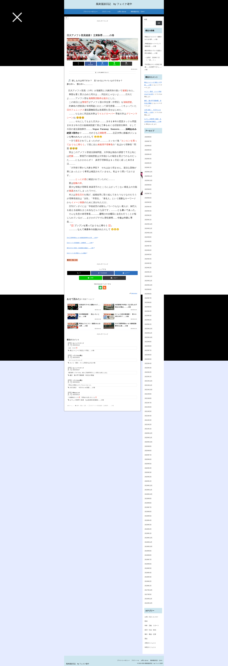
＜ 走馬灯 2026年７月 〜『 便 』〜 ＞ (152, 59)
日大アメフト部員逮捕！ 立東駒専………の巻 (79, 242)
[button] (126, 64)
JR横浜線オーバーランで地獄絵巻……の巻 (153, 45)
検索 (145, 19)
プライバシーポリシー (123, 660)
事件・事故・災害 (73, 260)
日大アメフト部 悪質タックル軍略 (76, 253)
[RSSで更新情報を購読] (104, 287)
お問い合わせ (144, 660)
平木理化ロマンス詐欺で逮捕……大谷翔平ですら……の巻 (153, 67)
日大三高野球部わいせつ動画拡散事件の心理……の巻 (82, 237)
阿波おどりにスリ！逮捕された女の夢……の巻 (153, 38)
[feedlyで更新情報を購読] (100, 287)
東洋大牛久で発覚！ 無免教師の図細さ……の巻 (80, 248)
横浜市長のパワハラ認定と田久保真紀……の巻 (153, 52)
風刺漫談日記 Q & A (156, 660)
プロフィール (135, 660)
